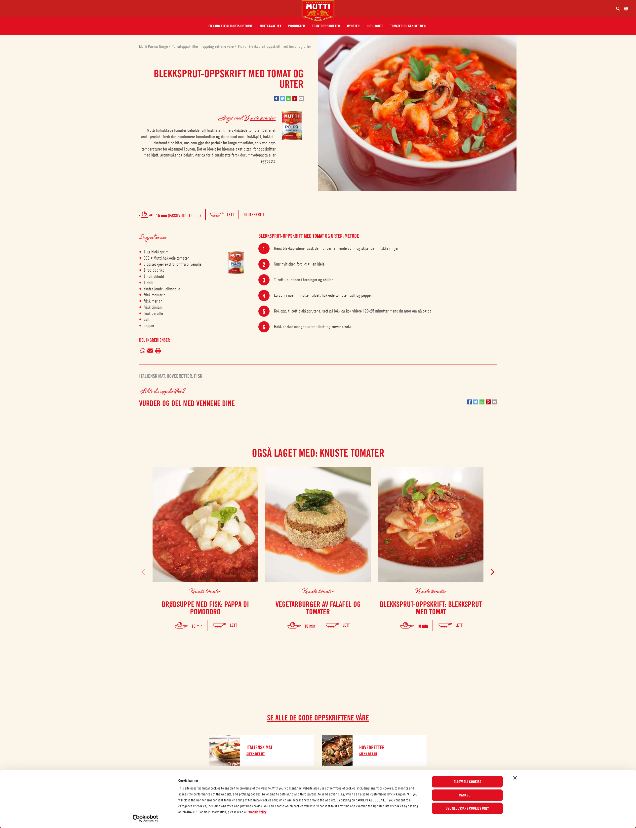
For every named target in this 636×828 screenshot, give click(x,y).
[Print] (158, 351)
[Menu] (153, 8)
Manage (464, 795)
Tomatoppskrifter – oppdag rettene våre (203, 46)
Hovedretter (179, 376)
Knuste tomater (260, 117)
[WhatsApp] (142, 351)
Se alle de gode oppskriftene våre (318, 717)
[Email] (150, 351)
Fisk (241, 46)
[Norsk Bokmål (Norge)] (626, 8)
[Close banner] (515, 778)
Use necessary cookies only (467, 808)
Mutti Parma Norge (154, 46)
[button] (230, 26)
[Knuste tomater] (236, 262)
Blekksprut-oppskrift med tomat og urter (279, 46)
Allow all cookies (467, 782)
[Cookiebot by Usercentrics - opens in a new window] (145, 818)
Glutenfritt (254, 214)
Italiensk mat (152, 376)
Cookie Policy (257, 812)
